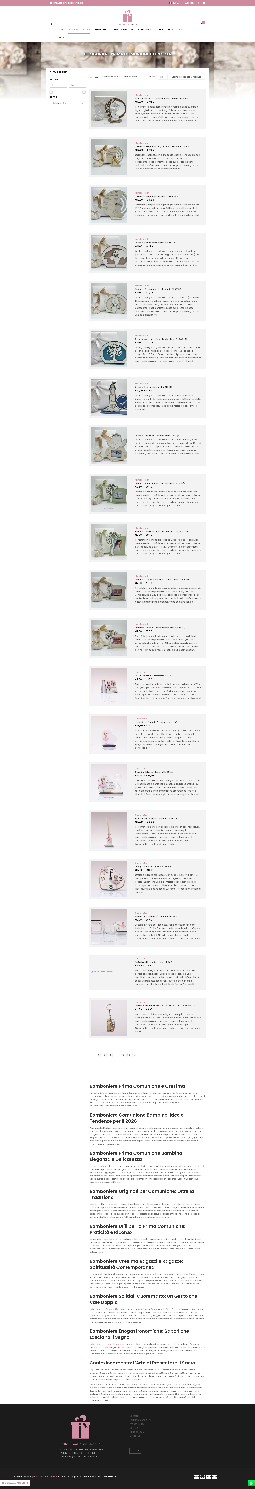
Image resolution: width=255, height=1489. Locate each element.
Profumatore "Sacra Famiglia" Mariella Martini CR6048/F (161, 98)
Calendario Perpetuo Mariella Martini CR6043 (156, 196)
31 (135, 1055)
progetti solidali (109, 1315)
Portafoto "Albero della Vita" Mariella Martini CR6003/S (161, 627)
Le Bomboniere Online (45, 1476)
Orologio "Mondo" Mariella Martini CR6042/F (156, 242)
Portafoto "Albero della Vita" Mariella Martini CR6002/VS (161, 531)
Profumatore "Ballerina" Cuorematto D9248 (156, 818)
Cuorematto (141, 672)
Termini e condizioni (140, 1419)
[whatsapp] (251, 1483)
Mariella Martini (142, 95)
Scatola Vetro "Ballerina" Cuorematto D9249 (156, 916)
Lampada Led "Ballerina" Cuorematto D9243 (156, 722)
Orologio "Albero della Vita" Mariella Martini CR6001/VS (160, 483)
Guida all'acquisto (16, 1482)
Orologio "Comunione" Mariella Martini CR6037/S (158, 289)
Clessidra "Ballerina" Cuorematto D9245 (154, 772)
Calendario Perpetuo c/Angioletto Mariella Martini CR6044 (163, 146)
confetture (130, 1347)
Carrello (133, 1427)
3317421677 (93, 1453)
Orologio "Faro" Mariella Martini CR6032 (153, 387)
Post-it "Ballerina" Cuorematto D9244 (153, 675)
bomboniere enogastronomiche (108, 1344)
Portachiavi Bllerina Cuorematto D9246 (154, 962)
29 (122, 1055)
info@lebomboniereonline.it (68, 2)
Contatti (134, 1415)
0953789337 (78, 1453)
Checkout (134, 1435)
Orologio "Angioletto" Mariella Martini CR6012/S (157, 435)
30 (129, 1055)
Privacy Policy (136, 1423)
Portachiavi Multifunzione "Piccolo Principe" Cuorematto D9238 (165, 1005)
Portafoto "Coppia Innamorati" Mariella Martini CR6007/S (162, 579)
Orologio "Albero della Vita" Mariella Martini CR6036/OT (161, 339)
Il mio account (137, 1431)
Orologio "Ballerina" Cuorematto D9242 (153, 866)
